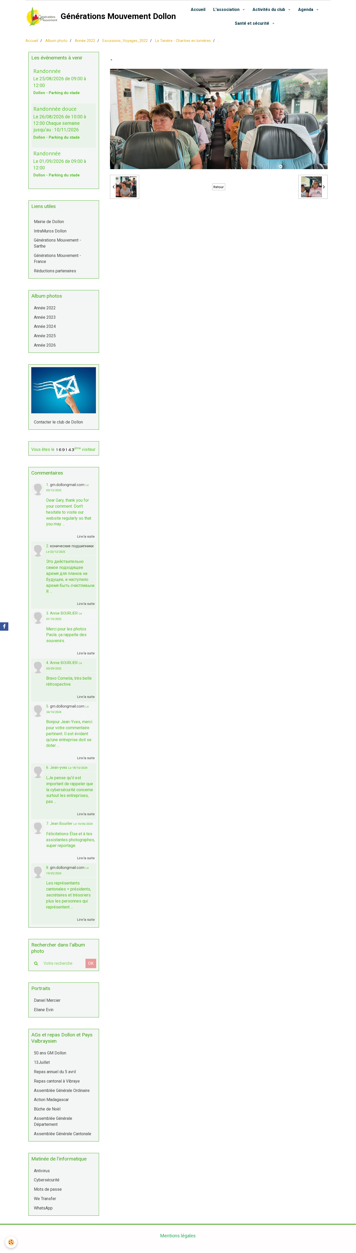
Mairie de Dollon (49, 221)
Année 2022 (85, 41)
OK (91, 963)
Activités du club (269, 9)
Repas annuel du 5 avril (55, 1071)
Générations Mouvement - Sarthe (57, 243)
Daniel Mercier (47, 1000)
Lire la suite (86, 536)
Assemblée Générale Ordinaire (62, 1090)
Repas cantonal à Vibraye (57, 1081)
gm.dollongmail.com (67, 485)
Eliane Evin (43, 1009)
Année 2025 (45, 335)
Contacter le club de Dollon (58, 422)
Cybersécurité (46, 1179)
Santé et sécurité (252, 23)
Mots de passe (48, 1189)
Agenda (306, 9)
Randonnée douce (55, 108)
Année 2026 (45, 345)
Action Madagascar (51, 1099)
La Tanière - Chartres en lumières (183, 41)
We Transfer (45, 1198)
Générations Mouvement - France (57, 258)
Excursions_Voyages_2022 (125, 41)
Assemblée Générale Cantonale (62, 1133)
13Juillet (42, 1062)
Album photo (56, 41)
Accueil (198, 9)
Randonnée (47, 70)
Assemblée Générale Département (53, 1121)
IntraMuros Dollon (50, 231)
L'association (227, 9)
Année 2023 (45, 317)
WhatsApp (43, 1208)
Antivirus (42, 1170)
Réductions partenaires (55, 270)
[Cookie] (11, 1242)
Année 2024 (45, 326)
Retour (218, 187)
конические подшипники (72, 546)
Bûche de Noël (47, 1109)
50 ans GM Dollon (50, 1053)
